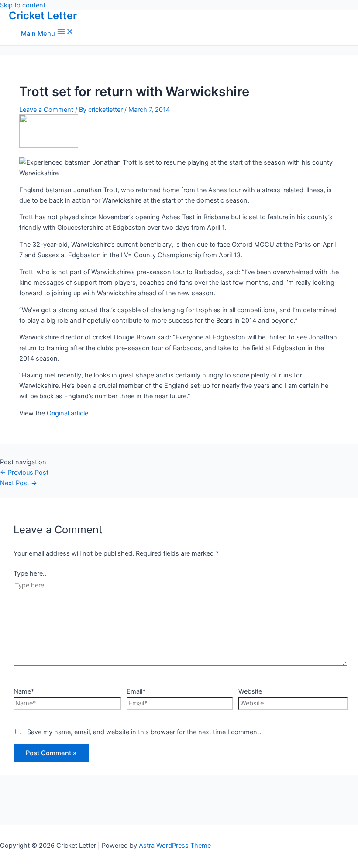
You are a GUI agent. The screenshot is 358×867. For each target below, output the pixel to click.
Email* (136, 691)
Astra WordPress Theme (175, 846)
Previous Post (24, 473)
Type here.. (30, 573)
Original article (67, 413)
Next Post (18, 483)
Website (250, 691)
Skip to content (22, 5)
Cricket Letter (43, 15)
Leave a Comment (46, 110)
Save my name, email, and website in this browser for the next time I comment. (144, 732)
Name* (24, 691)
